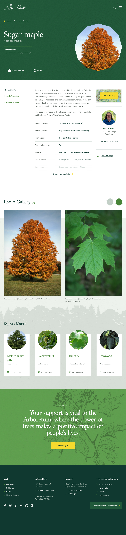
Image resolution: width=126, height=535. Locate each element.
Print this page (107, 156)
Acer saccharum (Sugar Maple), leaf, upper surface (85, 299)
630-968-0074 (45, 499)
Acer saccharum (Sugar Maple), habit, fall (20, 299)
